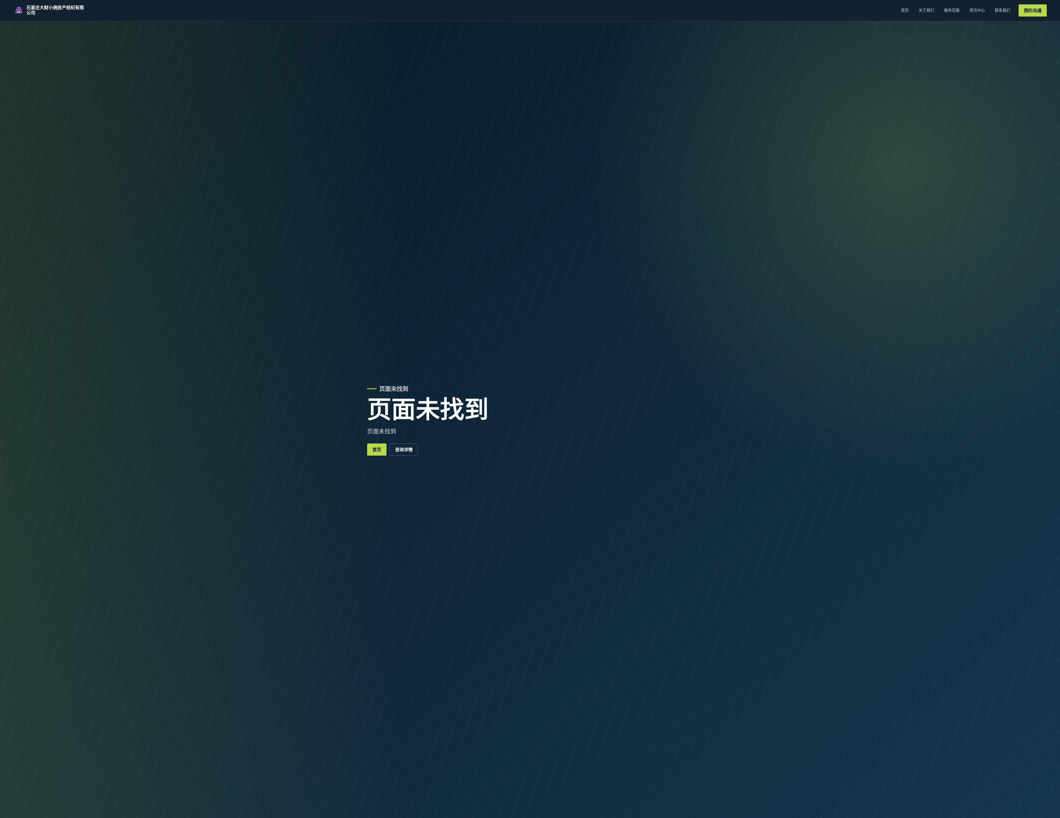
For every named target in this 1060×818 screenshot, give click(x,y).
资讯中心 (977, 10)
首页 (905, 10)
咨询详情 (404, 449)
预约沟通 (1033, 10)
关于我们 (926, 10)
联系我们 (1002, 10)
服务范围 (952, 10)
